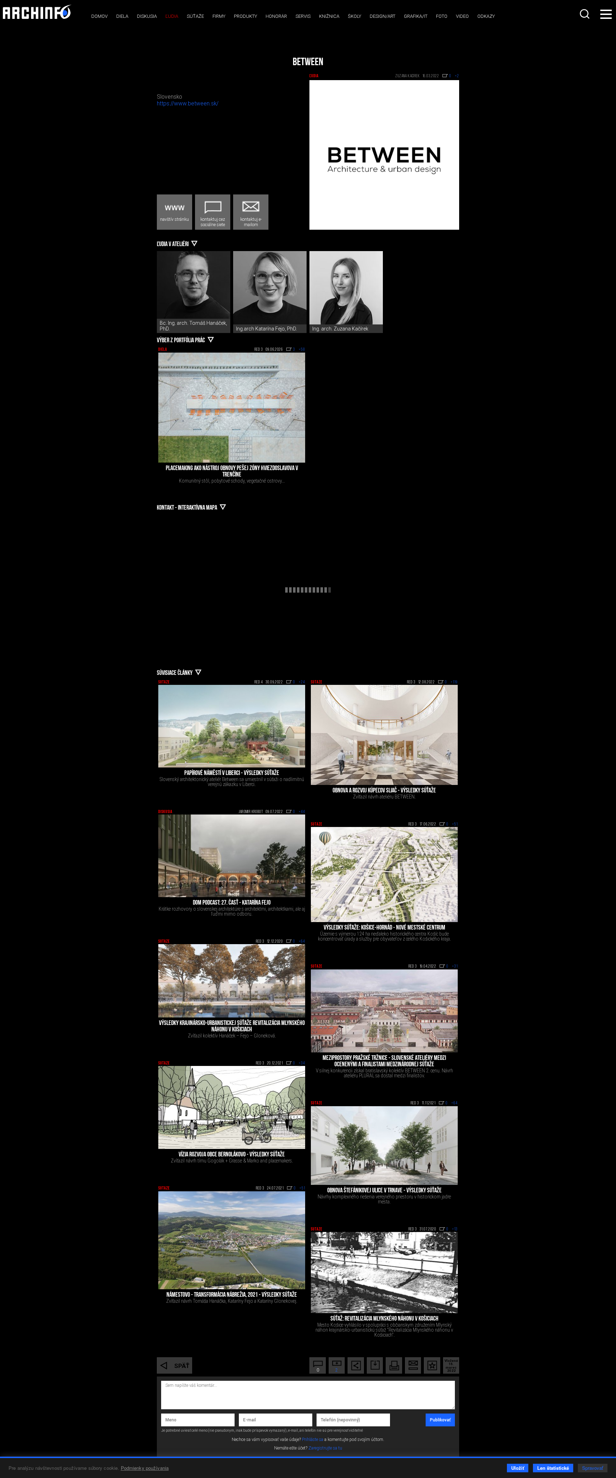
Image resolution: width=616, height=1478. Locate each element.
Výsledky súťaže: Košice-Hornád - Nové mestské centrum (384, 928)
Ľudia (171, 16)
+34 (302, 1063)
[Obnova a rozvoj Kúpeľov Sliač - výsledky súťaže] (384, 735)
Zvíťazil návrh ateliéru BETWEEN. (384, 796)
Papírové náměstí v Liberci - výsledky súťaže (231, 773)
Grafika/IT (415, 16)
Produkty (245, 16)
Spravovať (592, 1467)
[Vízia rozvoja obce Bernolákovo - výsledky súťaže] (231, 1107)
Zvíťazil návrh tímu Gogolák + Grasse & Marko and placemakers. (232, 1160)
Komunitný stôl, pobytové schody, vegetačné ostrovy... (232, 480)
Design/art (382, 16)
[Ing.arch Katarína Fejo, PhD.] (270, 287)
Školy (354, 16)
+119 (454, 682)
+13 (455, 1229)
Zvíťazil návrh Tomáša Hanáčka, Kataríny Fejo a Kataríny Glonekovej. (231, 1301)
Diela (122, 16)
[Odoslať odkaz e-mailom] (413, 1365)
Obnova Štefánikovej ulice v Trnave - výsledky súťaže (384, 1191)
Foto (441, 16)
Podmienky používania (145, 1467)
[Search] (585, 14)
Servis (303, 16)
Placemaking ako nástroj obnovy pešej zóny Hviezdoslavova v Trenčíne (232, 471)
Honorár (276, 16)
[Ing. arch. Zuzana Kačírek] (346, 287)
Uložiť (517, 1467)
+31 (455, 966)
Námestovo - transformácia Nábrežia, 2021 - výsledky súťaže (231, 1295)
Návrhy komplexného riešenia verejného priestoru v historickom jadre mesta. (384, 1199)
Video (462, 16)
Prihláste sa (312, 1439)
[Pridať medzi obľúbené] (432, 1365)
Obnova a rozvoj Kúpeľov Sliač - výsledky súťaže (384, 791)
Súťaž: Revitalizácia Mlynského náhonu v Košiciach (384, 1319)
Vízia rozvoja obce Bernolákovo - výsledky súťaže (232, 1155)
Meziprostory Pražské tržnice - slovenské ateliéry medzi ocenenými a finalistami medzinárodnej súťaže (384, 1061)
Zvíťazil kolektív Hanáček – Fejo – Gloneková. (232, 1035)
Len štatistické (553, 1467)
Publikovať (440, 1419)
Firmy (218, 16)
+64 (302, 942)
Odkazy (486, 16)
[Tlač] (394, 1365)
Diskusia (147, 16)
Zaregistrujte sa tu (325, 1448)
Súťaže (195, 16)
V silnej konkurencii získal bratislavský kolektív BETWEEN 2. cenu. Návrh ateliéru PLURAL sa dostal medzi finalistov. (384, 1073)
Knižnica (329, 16)
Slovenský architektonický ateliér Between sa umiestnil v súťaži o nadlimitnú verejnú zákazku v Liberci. (232, 782)
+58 (302, 350)
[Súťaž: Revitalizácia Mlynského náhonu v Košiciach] (384, 1272)
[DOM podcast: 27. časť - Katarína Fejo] (231, 856)
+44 (302, 812)
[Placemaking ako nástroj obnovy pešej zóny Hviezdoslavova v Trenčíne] (231, 408)
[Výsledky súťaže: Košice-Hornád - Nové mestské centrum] (384, 874)
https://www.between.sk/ (188, 103)
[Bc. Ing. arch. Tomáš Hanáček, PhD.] (193, 287)
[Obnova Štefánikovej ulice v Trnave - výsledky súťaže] (384, 1145)
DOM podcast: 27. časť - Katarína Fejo (232, 903)
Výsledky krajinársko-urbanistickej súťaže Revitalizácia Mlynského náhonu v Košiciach (232, 1026)
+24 (302, 682)
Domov (99, 16)
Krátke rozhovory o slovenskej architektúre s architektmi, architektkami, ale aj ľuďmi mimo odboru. (232, 911)
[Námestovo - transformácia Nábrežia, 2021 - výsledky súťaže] (231, 1240)
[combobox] (585, 14)
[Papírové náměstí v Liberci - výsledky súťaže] (231, 726)
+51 (455, 824)
